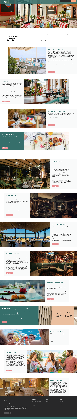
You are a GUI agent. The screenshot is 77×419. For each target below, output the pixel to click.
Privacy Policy (62, 401)
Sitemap (61, 404)
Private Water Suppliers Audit (64, 402)
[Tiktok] (8, 413)
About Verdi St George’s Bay (36, 401)
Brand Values (34, 402)
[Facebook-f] (7, 413)
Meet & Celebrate (48, 402)
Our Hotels (47, 401)
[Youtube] (10, 413)
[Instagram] (5, 413)
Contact (33, 405)
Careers (33, 404)
